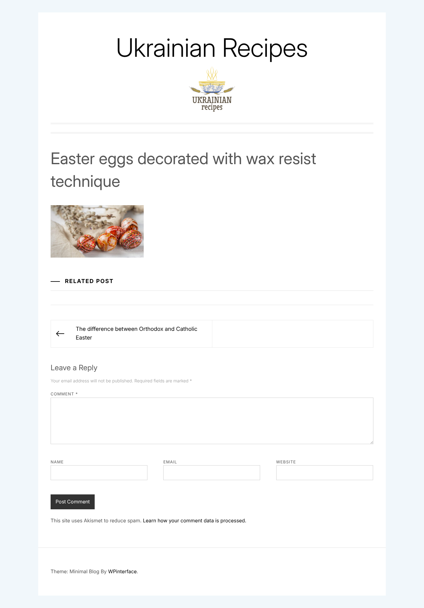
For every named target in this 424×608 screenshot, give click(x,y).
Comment (64, 394)
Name (57, 462)
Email (170, 462)
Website (286, 462)
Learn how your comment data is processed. (194, 520)
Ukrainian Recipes (212, 47)
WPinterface (122, 571)
